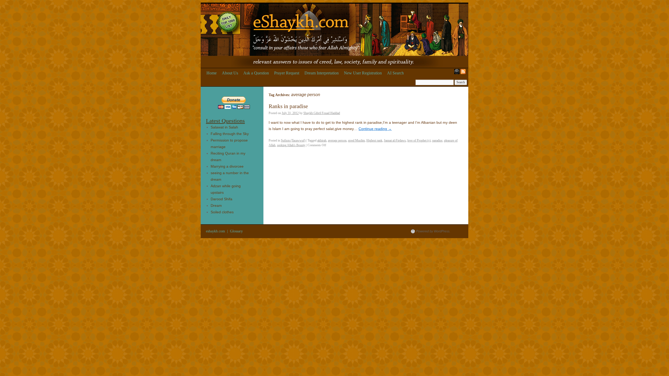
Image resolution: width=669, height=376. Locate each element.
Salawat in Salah (224, 127)
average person (337, 140)
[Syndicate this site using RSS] (464, 73)
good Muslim (356, 140)
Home (211, 73)
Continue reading (375, 129)
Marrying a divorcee (227, 166)
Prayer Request (286, 73)
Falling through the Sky (230, 134)
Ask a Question (256, 73)
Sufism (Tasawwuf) (293, 140)
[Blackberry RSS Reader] (456, 73)
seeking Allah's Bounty (291, 145)
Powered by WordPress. (433, 231)
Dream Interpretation (321, 73)
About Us (230, 73)
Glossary (236, 231)
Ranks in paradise (288, 106)
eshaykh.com (216, 231)
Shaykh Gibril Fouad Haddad (321, 113)
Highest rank (374, 140)
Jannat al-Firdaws (395, 140)
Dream (216, 205)
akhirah (321, 140)
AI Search (395, 73)
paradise (437, 140)
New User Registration (363, 73)
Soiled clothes (222, 212)
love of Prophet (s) (419, 140)
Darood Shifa (221, 199)
